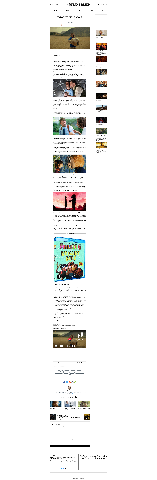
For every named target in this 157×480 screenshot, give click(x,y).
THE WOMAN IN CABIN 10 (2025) (69, 409)
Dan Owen (69, 390)
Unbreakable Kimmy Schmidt (76, 99)
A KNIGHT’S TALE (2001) (100, 37)
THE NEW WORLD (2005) (84, 408)
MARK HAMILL (69, 374)
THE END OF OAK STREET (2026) (101, 135)
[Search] (106, 4)
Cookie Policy (72, 462)
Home (55, 10)
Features (68, 10)
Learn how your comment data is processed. (73, 450)
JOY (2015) (52, 408)
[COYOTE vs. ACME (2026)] (101, 72)
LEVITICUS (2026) (99, 100)
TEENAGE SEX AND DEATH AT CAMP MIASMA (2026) (101, 63)
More (72, 393)
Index (80, 10)
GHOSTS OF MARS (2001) (100, 50)
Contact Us (56, 4)
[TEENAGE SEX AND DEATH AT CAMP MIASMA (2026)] (101, 59)
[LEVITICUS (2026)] (101, 96)
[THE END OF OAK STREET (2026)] (101, 131)
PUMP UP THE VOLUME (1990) (100, 88)
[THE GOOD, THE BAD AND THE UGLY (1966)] (101, 107)
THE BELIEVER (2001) (99, 124)
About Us (51, 4)
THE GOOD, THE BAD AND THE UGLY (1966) (101, 111)
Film (92, 10)
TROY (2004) (98, 148)
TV (102, 10)
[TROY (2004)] (101, 145)
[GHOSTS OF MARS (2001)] (101, 46)
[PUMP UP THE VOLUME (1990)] (101, 84)
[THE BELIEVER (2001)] (101, 120)
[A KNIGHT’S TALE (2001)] (101, 33)
